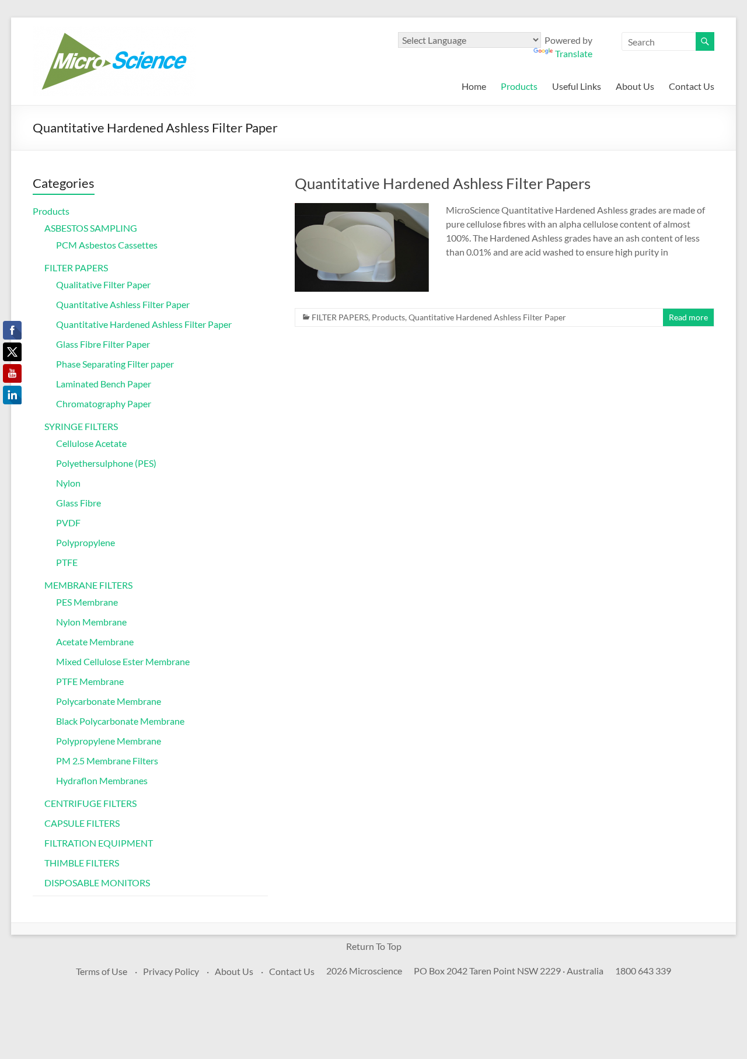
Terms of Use (101, 971)
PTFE (67, 562)
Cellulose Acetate (91, 443)
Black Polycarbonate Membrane (120, 720)
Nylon (68, 482)
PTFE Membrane (90, 681)
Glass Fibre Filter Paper (103, 343)
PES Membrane (87, 601)
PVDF (68, 522)
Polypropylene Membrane (108, 740)
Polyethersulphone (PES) (106, 463)
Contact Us (691, 86)
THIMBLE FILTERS (81, 862)
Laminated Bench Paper (103, 383)
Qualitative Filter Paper (103, 284)
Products (519, 86)
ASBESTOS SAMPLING (90, 227)
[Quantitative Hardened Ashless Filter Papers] (362, 208)
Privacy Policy (171, 971)
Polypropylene (85, 542)
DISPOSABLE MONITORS (97, 882)
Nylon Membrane (91, 621)
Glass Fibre (78, 502)
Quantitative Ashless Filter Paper (123, 304)
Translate (573, 53)
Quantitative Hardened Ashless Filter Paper (487, 317)
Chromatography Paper (103, 403)
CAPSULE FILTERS (82, 823)
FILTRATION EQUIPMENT (98, 842)
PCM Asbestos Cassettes (107, 244)
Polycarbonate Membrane (108, 701)
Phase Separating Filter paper (115, 363)
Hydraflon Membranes (102, 780)
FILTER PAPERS (340, 317)
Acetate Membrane (95, 641)
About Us (635, 86)
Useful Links (576, 86)
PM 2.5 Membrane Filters (107, 760)
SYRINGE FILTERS (81, 426)
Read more (688, 317)
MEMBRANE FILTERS (88, 584)
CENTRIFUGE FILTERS (90, 803)
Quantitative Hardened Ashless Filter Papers (443, 183)
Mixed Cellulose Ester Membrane (123, 661)
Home (474, 86)
